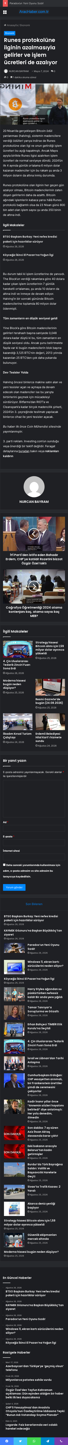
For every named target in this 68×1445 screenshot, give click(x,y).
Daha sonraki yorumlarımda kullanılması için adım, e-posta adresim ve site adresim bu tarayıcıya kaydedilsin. (31, 870)
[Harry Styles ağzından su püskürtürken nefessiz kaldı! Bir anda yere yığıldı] (14, 994)
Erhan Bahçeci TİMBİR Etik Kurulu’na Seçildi (45, 1026)
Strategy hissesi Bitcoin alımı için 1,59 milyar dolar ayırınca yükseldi (50, 648)
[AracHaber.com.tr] (34, 12)
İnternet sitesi (11, 850)
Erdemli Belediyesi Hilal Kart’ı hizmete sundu (49, 737)
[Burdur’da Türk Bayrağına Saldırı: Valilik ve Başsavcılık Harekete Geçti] (14, 1169)
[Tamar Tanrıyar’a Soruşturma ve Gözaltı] (14, 1012)
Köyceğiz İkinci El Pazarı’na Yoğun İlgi (28, 255)
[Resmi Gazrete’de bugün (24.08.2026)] (50, 687)
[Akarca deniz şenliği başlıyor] (14, 1209)
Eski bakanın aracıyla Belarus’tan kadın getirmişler (42, 1150)
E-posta (8, 836)
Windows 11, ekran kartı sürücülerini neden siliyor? (45, 964)
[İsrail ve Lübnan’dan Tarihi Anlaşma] (14, 1063)
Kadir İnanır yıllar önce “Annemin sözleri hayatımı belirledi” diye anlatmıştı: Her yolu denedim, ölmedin (46, 1109)
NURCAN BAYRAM (19, 71)
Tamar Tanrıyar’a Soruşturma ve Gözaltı (43, 1009)
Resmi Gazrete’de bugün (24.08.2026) (49, 701)
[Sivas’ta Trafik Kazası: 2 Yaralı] (14, 1192)
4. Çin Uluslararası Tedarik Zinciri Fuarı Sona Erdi (16, 664)
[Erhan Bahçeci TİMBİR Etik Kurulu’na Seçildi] (14, 1029)
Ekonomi (25, 25)
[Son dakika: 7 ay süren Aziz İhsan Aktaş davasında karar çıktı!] (14, 1133)
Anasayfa (12, 25)
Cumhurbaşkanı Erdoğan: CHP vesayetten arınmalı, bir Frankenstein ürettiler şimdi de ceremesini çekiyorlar (45, 1083)
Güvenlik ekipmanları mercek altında (42, 1237)
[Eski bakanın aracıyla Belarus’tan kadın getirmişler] (14, 1151)
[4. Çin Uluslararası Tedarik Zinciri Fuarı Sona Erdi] (17, 649)
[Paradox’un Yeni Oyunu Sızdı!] (14, 950)
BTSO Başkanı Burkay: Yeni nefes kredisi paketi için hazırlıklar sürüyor (31, 918)
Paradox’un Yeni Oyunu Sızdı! (27, 3)
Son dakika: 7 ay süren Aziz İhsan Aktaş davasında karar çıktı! (43, 1132)
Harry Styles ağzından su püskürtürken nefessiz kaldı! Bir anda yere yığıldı (45, 993)
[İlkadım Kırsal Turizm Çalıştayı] (17, 721)
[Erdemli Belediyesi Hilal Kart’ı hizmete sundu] (50, 721)
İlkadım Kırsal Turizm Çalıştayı (17, 735)
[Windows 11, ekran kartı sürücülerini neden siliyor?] (14, 967)
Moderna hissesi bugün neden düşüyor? (14, 684)
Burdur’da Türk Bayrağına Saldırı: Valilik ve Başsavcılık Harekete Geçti (45, 1170)
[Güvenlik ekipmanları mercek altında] (14, 1240)
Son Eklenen (34, 904)
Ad (5, 822)
